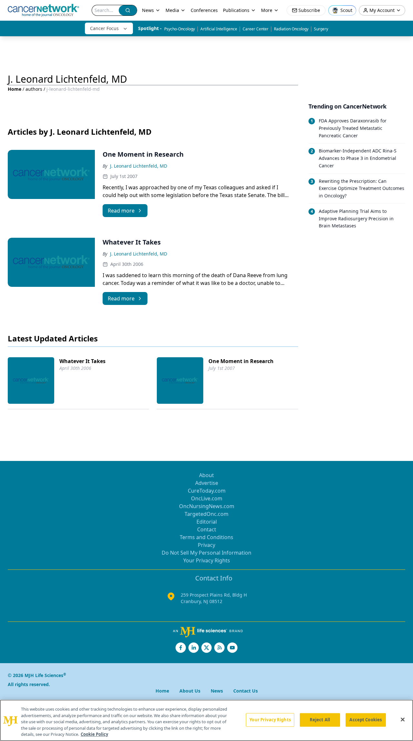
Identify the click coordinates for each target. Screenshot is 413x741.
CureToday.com (207, 490)
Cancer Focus (104, 28)
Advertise (206, 482)
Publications (236, 10)
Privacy (206, 544)
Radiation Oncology (291, 29)
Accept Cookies (365, 720)
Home (14, 89)
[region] (206, 720)
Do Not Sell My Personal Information (206, 552)
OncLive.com (206, 498)
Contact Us (245, 691)
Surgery (321, 29)
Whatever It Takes (82, 361)
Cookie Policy (94, 734)
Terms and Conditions (206, 537)
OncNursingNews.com (206, 506)
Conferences (204, 10)
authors (33, 89)
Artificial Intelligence (218, 29)
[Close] (403, 720)
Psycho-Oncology (179, 29)
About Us (189, 691)
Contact (206, 529)
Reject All (320, 720)
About (206, 475)
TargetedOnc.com (206, 513)
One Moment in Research (241, 361)
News (148, 10)
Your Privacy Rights (206, 560)
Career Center (255, 29)
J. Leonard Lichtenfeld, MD (138, 166)
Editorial (206, 521)
